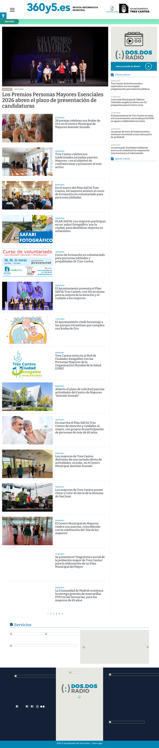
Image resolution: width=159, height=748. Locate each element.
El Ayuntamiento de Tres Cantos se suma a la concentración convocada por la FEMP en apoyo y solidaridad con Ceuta (132, 118)
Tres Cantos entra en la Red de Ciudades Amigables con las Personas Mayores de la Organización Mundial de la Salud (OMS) (78, 362)
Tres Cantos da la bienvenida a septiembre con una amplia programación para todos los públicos (130, 86)
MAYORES (7, 89)
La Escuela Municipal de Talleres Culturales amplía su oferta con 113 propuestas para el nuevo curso (129, 102)
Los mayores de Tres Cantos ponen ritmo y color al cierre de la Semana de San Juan (79, 493)
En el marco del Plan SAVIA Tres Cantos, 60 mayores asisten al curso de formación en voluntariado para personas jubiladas (79, 192)
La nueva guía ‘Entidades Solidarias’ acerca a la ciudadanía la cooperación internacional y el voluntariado (130, 150)
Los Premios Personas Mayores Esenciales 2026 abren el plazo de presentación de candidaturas (52, 100)
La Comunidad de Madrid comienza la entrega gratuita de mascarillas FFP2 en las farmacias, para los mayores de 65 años (79, 595)
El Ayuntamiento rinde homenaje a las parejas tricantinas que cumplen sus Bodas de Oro (79, 325)
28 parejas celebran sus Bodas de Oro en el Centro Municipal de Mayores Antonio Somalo (77, 124)
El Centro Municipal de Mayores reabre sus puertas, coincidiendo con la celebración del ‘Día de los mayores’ (77, 528)
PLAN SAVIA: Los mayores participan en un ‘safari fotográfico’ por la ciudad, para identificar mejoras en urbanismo (80, 226)
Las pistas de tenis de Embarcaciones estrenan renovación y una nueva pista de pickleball (131, 134)
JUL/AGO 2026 (112, 12)
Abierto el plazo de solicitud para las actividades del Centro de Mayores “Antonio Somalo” (79, 392)
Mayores (9, 21)
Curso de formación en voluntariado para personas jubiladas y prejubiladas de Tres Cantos (80, 258)
